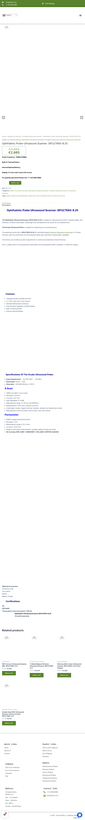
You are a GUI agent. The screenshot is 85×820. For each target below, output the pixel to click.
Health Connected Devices (11, 140)
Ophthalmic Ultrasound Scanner (33, 140)
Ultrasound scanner (58, 196)
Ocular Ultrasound (12, 196)
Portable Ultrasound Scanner (32, 136)
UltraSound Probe (46, 196)
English (8, 15)
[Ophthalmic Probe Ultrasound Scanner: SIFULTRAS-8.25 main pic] (42, 63)
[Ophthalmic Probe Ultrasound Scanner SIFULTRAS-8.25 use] (69, 123)
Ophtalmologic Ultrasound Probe (28, 196)
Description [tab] (6, 205)
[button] (80, 15)
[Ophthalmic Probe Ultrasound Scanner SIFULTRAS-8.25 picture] (42, 118)
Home (4, 136)
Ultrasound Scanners (14, 136)
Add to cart (15, 183)
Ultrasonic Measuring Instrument (61, 232)
